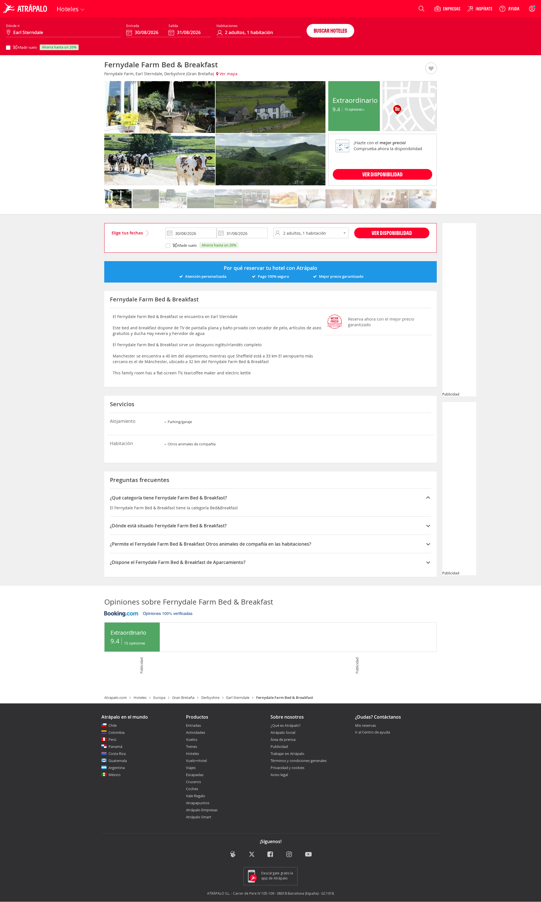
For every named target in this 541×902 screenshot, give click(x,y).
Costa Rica (117, 753)
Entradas (193, 725)
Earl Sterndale (237, 697)
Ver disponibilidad (392, 232)
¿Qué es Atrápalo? (285, 725)
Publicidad (279, 746)
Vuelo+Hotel (196, 760)
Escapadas (194, 774)
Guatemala (117, 760)
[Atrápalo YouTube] (308, 854)
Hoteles (140, 697)
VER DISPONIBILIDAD (382, 174)
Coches (192, 788)
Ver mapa (228, 73)
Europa (159, 697)
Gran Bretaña (183, 697)
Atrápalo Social (282, 732)
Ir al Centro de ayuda (372, 732)
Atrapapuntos (197, 802)
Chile (112, 725)
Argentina (116, 767)
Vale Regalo (195, 795)
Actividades (195, 732)
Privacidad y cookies (287, 767)
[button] (431, 69)
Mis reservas (365, 725)
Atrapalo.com (115, 697)
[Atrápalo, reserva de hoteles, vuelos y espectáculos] (26, 8)
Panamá (115, 746)
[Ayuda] (509, 8)
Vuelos (191, 739)
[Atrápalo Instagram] (289, 854)
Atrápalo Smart (198, 816)
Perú (112, 739)
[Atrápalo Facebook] (270, 854)
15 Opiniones (353, 109)
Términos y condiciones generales (298, 760)
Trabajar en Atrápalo (287, 753)
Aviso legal (279, 774)
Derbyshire (210, 697)
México (114, 774)
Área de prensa (283, 739)
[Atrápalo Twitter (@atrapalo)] (252, 854)
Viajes (191, 767)
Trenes (191, 746)
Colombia (116, 732)
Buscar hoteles (330, 30)
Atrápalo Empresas (202, 809)
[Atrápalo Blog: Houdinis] (233, 854)
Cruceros (193, 781)
